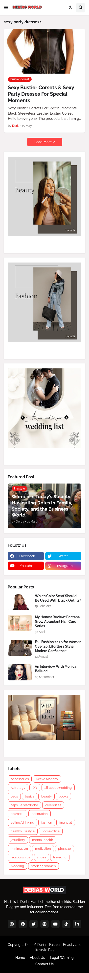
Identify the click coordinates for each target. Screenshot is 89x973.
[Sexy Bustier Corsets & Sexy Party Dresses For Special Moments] (44, 51)
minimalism (19, 848)
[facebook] (23, 924)
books (63, 796)
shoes (41, 857)
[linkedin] (77, 924)
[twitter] (33, 924)
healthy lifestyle (23, 831)
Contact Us (44, 964)
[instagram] (12, 924)
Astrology (18, 788)
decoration (39, 814)
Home (20, 958)
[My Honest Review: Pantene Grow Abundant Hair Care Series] (20, 623)
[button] (6, 7)
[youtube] (55, 924)
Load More (43, 142)
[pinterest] (44, 924)
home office (51, 831)
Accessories (20, 779)
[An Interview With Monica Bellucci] (20, 672)
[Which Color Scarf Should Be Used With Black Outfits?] (20, 602)
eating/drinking (22, 822)
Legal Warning (62, 958)
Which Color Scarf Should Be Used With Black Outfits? (58, 598)
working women (43, 866)
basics (29, 796)
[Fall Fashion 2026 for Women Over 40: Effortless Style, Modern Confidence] (20, 648)
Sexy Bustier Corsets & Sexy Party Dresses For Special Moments (41, 94)
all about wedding (58, 788)
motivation (43, 848)
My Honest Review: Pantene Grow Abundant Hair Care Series (57, 621)
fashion (46, 822)
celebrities (53, 805)
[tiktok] (66, 924)
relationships (20, 857)
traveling (60, 857)
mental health (42, 840)
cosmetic (17, 814)
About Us (37, 958)
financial (65, 822)
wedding (17, 866)
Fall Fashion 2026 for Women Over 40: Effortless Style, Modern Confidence (58, 646)
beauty (46, 796)
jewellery (18, 840)
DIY (34, 788)
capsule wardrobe (24, 805)
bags (14, 796)
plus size (64, 848)
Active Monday (47, 779)
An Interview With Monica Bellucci (55, 668)
